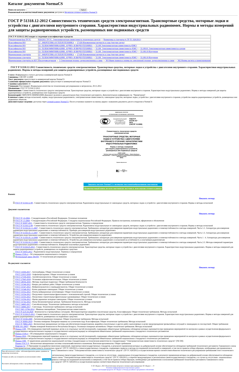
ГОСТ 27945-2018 (23, 279)
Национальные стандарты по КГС (23, 60)
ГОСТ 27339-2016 (23, 277)
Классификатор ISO (17, 42)
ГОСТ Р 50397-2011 (23, 223)
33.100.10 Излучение (149, 51)
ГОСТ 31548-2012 (23, 289)
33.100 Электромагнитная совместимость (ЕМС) (116, 45)
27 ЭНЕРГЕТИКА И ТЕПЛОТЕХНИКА (56, 42)
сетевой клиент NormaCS (58, 102)
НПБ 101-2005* (22, 326)
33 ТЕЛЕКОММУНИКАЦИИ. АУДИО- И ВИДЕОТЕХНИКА (65, 45)
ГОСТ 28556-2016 (23, 282)
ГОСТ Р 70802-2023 (23, 324)
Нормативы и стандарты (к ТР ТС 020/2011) (122, 39)
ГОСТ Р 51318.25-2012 (25, 247)
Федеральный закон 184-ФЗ (27, 257)
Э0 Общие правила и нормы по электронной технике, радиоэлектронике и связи (139, 60)
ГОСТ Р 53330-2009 (23, 319)
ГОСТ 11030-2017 (22, 272)
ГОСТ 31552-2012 (23, 292)
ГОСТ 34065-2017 (23, 304)
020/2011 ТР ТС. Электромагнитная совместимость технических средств (69, 39)
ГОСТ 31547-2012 (23, 287)
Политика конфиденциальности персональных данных (123, 368)
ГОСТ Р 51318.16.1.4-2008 (26, 238)
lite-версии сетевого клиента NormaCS (81, 12)
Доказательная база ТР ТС (20, 39)
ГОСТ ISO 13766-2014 (24, 309)
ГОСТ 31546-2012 (23, 284)
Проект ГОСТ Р (22, 343)
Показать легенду (207, 198)
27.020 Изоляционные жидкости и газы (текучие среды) (100, 42)
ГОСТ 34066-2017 (23, 307)
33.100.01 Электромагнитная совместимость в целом (162, 48)
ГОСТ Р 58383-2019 (23, 321)
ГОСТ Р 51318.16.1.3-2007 (26, 233)
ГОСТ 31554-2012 (23, 294)
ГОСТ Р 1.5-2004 (22, 221)
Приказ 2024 (20, 336)
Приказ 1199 (20, 329)
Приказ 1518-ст (21, 254)
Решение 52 (20, 346)
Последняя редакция (47, 60)
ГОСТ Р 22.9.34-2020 (24, 312)
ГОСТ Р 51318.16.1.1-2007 (26, 228)
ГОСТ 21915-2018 (23, 274)
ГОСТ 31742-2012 (23, 302)
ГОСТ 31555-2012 (23, 297)
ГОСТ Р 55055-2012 (23, 252)
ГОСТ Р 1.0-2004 (22, 218)
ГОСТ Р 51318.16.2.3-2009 (26, 242)
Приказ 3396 (20, 341)
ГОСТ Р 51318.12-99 (24, 203)
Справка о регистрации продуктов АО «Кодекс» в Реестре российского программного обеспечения (123, 370)
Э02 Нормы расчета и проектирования (193, 60)
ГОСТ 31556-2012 (23, 299)
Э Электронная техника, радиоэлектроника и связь (80, 60)
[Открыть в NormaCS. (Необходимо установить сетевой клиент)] (9, 67)
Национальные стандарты (20, 54)
